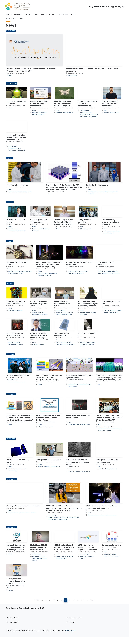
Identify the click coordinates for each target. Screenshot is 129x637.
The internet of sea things (17, 185)
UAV (105, 231)
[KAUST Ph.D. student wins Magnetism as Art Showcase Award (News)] (79, 449)
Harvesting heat (113, 312)
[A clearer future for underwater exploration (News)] (79, 252)
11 (79, 600)
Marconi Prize (90, 114)
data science (87, 229)
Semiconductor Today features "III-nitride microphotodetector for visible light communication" (19, 418)
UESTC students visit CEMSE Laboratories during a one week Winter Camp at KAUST (109, 418)
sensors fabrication (61, 558)
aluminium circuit (13, 469)
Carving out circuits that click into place (22, 506)
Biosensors (35, 230)
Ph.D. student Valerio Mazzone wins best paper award (110, 103)
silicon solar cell (23, 469)
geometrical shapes (24, 512)
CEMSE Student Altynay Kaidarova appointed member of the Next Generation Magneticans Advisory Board (64, 508)
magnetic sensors (63, 517)
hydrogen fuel (21, 150)
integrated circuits (13, 512)
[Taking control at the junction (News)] (49, 449)
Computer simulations (110, 310)
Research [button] (17, 14)
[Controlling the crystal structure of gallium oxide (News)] (40, 293)
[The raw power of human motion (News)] (64, 324)
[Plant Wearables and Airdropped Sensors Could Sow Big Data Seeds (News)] (64, 93)
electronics (48, 275)
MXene (58, 342)
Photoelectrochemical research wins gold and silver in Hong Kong (16, 137)
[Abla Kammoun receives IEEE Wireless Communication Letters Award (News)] (49, 405)
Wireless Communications (45, 427)
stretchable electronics (62, 112)
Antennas (82, 346)
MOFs (10, 310)
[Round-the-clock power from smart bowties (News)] (79, 405)
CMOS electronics (13, 273)
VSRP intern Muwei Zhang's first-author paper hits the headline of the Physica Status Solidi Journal (87, 549)
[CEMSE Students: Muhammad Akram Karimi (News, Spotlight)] (64, 293)
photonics (106, 112)
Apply (73, 14)
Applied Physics (55, 466)
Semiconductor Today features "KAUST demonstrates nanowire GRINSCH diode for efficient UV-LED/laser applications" (64, 187)
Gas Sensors (90, 556)
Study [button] (8, 14)
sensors (30, 191)
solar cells (41, 344)
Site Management (73, 618)
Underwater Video (73, 271)
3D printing (108, 430)
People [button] (27, 14)
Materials (19, 310)
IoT (72, 112)
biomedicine (70, 556)
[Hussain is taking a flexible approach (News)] (19, 252)
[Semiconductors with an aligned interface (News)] (112, 536)
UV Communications (111, 515)
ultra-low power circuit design (96, 191)
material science (115, 556)
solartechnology (12, 470)
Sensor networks (72, 386)
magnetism (77, 471)
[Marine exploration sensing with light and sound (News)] (79, 365)
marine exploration (73, 384)
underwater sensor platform (75, 273)
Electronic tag (101, 271)
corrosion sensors (63, 519)
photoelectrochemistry (14, 148)
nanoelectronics (102, 428)
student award (12, 146)
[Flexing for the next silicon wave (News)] (19, 449)
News (36, 14)
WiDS (81, 229)
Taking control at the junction (48, 460)
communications (83, 271)
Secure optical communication (96, 515)
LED (33, 344)
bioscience (35, 229)
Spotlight (70, 75)
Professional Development (39, 112)
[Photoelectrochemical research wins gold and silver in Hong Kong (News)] (16, 126)
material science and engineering (65, 344)
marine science (115, 273)
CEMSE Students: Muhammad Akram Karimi (62, 303)
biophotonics (101, 430)
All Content (14, 622)
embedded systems (66, 314)
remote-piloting (111, 231)
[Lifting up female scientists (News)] (88, 211)
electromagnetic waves (83, 424)
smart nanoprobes (53, 519)
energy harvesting (43, 273)
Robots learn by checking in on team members (110, 222)
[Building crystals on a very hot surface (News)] (16, 324)
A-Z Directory (12, 618)
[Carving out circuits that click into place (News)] (24, 493)
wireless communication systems (17, 191)
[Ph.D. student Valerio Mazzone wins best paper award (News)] (112, 93)
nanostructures (85, 471)
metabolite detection (44, 229)
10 (74, 600)
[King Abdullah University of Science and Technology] (17, 6)
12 (83, 600)
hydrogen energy (13, 229)
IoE (70, 112)
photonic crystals (114, 112)
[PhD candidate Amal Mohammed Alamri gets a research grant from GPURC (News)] (88, 293)
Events (43, 14)
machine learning (37, 556)
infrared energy (72, 424)
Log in (72, 622)
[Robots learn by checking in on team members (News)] (112, 211)
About (51, 14)
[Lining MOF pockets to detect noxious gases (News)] (16, 293)
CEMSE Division (62, 14)
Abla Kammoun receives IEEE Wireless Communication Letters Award (48, 418)
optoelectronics (12, 230)
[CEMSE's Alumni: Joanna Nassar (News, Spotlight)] (19, 365)
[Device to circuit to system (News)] (104, 172)
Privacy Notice (70, 630)
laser (36, 344)
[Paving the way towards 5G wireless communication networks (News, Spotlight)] (88, 93)
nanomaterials (12, 150)
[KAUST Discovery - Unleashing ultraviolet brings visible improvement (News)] (104, 493)
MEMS (107, 191)
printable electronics (109, 427)
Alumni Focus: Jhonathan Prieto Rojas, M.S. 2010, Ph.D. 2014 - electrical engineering (49, 264)
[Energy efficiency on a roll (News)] (112, 293)
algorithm (111, 233)
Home (8, 18)
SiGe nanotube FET (20, 382)
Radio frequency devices (87, 344)
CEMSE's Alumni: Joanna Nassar (19, 375)
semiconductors (36, 314)
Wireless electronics (26, 271)
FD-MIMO (82, 112)
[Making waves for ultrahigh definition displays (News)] (109, 449)
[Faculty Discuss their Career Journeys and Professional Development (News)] (40, 93)
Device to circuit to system (97, 185)
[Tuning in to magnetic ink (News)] (88, 324)
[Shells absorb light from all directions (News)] (16, 93)
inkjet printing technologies (87, 342)
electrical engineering (38, 114)
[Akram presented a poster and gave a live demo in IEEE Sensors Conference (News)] (16, 570)
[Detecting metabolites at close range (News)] (40, 211)
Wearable (63, 342)
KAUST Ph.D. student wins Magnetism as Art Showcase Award (77, 462)
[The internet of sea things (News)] (24, 172)
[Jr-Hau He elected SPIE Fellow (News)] (16, 211)
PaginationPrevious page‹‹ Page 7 (107, 6)
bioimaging (118, 428)
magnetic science (53, 517)
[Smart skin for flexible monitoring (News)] (109, 252)
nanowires (71, 471)
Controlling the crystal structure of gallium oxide (39, 303)
